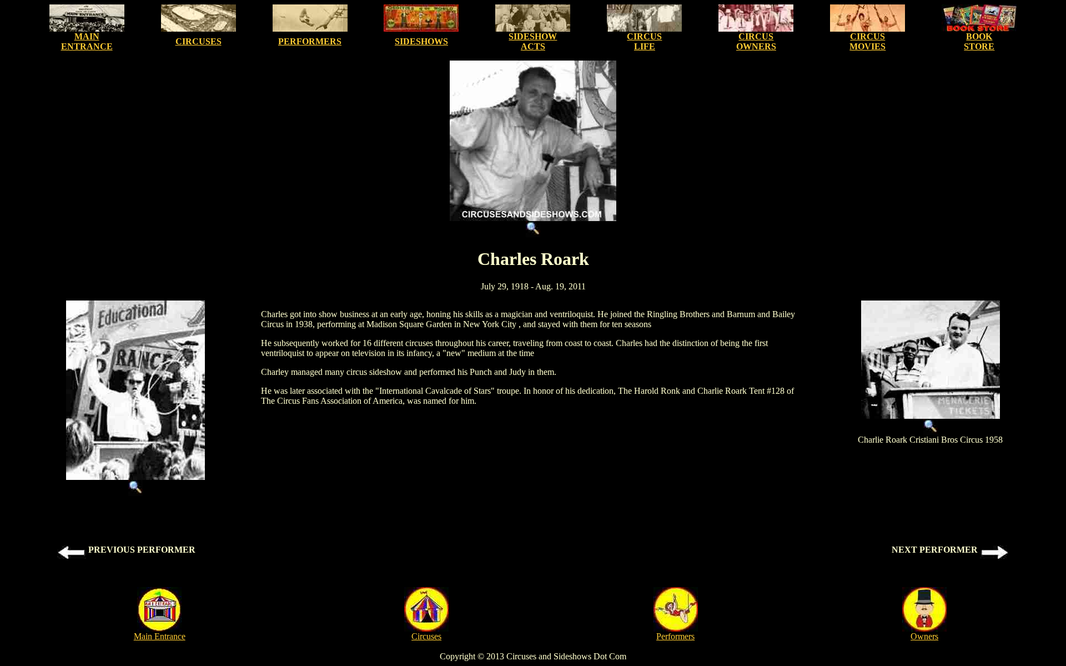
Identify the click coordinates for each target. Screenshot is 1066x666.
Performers (675, 636)
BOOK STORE (979, 41)
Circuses (426, 636)
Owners (924, 636)
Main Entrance (159, 636)
